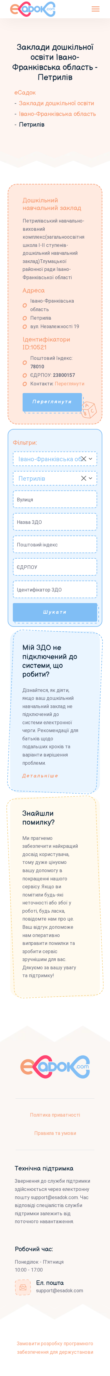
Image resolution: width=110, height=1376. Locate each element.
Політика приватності (55, 1115)
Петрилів (31, 124)
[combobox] (55, 458)
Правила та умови (55, 1133)
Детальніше (40, 776)
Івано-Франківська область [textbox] (52, 459)
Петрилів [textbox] (31, 478)
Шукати (55, 612)
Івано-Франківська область (57, 114)
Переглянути (69, 384)
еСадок (25, 93)
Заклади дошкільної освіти (56, 103)
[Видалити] (83, 458)
